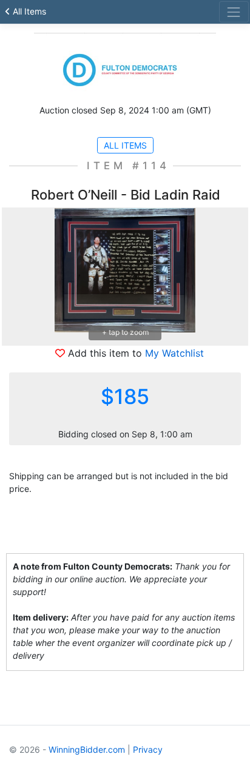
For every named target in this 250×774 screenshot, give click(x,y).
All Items (28, 11)
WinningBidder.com (87, 749)
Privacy (148, 749)
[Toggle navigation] (234, 11)
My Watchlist (174, 353)
